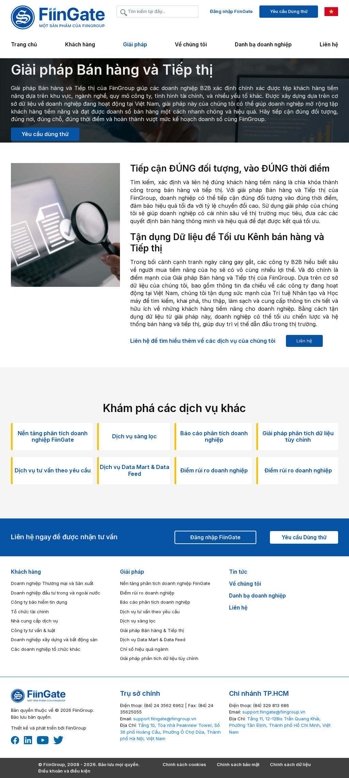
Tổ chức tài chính (30, 611)
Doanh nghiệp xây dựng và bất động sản (54, 639)
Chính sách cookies (184, 764)
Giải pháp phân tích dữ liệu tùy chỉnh (159, 658)
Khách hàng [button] (80, 44)
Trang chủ (24, 44)
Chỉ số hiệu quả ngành (144, 649)
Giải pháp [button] (135, 44)
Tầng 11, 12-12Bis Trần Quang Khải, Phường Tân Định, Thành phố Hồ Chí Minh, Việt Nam (280, 725)
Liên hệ (329, 44)
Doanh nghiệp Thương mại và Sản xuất (52, 583)
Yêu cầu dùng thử (45, 134)
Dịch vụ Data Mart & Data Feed (152, 639)
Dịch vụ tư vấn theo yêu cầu (150, 611)
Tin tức (238, 572)
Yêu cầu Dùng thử (288, 11)
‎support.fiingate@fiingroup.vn (164, 718)
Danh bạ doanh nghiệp (263, 44)
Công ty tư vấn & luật (33, 630)
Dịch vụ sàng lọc (138, 620)
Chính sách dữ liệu (290, 764)
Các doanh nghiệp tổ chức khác (45, 649)
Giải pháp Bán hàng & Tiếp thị (152, 630)
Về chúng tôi (191, 44)
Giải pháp (132, 572)
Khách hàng (26, 572)
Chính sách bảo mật (238, 764)
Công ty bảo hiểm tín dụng (39, 602)
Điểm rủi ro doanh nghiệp (147, 593)
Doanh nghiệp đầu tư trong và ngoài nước (55, 593)
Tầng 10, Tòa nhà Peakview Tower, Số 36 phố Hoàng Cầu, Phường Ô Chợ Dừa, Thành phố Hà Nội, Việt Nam (170, 731)
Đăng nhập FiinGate (231, 11)
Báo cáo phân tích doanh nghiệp (155, 602)
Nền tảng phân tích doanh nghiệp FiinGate (165, 583)
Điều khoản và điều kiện (64, 771)
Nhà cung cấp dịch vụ (34, 620)
